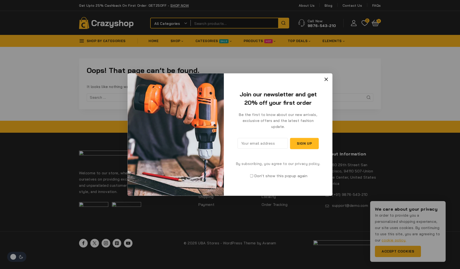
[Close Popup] (326, 79)
